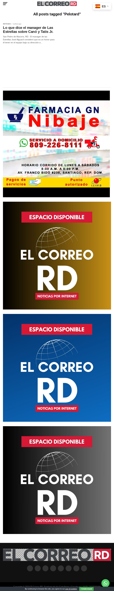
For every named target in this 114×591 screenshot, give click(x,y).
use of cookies (71, 589)
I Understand (86, 589)
